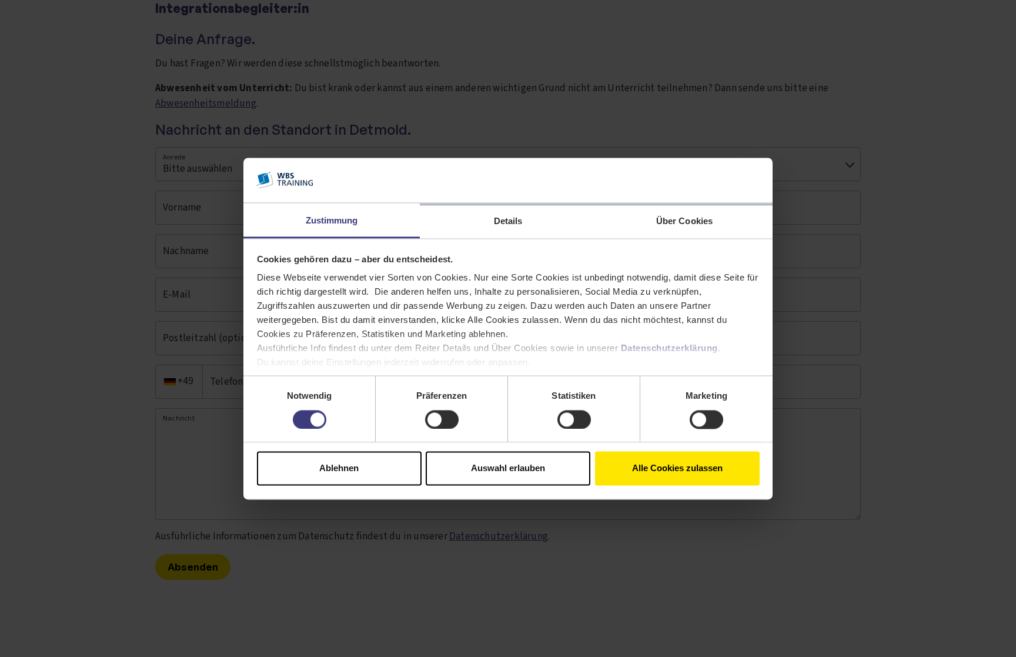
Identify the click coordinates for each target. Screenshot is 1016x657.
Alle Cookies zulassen (677, 468)
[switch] (442, 419)
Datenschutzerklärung (669, 348)
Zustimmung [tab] (332, 221)
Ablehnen (339, 468)
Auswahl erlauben (508, 468)
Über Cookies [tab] (684, 221)
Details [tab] (508, 221)
